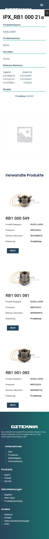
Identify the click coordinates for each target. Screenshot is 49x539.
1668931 (7, 72)
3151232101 (9, 79)
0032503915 (36, 313)
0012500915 (36, 236)
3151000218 (9, 76)
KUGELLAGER (9, 32)
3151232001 (26, 76)
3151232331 (26, 79)
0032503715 (36, 390)
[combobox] (42, 13)
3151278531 (9, 82)
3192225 (28, 82)
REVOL (6, 45)
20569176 (27, 72)
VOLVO (6, 59)
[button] (42, 5)
